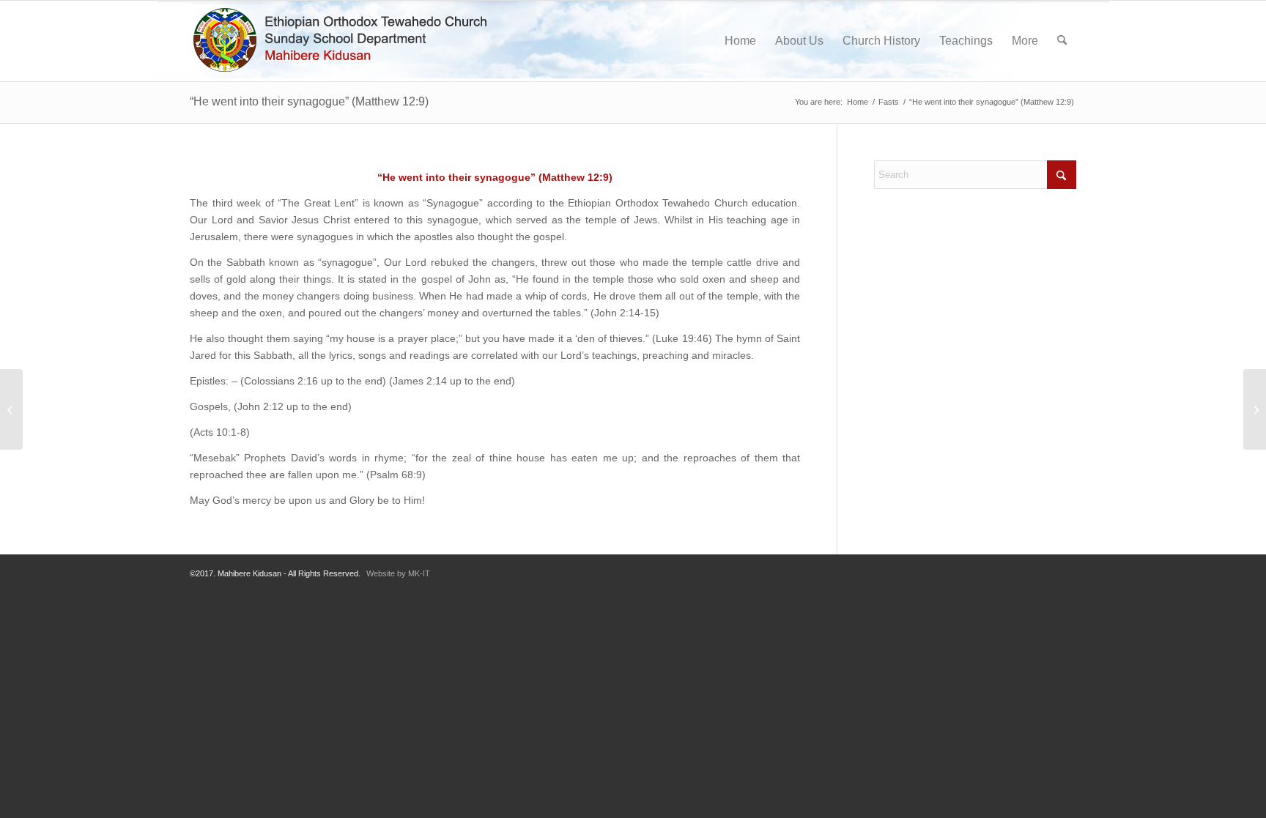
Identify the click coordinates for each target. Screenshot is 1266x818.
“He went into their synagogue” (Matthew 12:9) (309, 101)
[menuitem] (740, 41)
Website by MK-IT (398, 573)
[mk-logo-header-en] (346, 41)
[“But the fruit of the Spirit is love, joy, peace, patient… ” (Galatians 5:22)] (11, 409)
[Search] (1062, 41)
